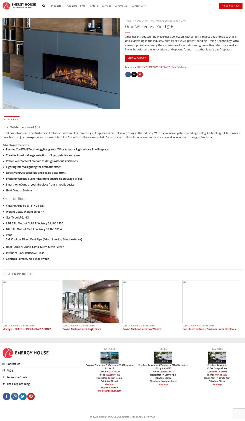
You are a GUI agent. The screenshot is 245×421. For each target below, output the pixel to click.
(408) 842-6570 (167, 371)
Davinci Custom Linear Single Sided (81, 329)
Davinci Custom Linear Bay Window (141, 329)
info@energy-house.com (109, 390)
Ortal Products (179, 66)
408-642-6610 (220, 374)
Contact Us (137, 6)
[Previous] (2, 308)
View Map (109, 384)
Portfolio (93, 6)
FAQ (82, 6)
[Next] (239, 308)
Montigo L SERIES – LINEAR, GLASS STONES (27, 329)
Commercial (121, 6)
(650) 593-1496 (113, 374)
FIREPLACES (141, 21)
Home (128, 21)
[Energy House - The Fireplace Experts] (19, 6)
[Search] (43, 6)
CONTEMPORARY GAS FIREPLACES (168, 21)
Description (12, 119)
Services (106, 6)
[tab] (12, 119)
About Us (72, 6)
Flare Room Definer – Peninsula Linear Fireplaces (209, 329)
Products (56, 6)
